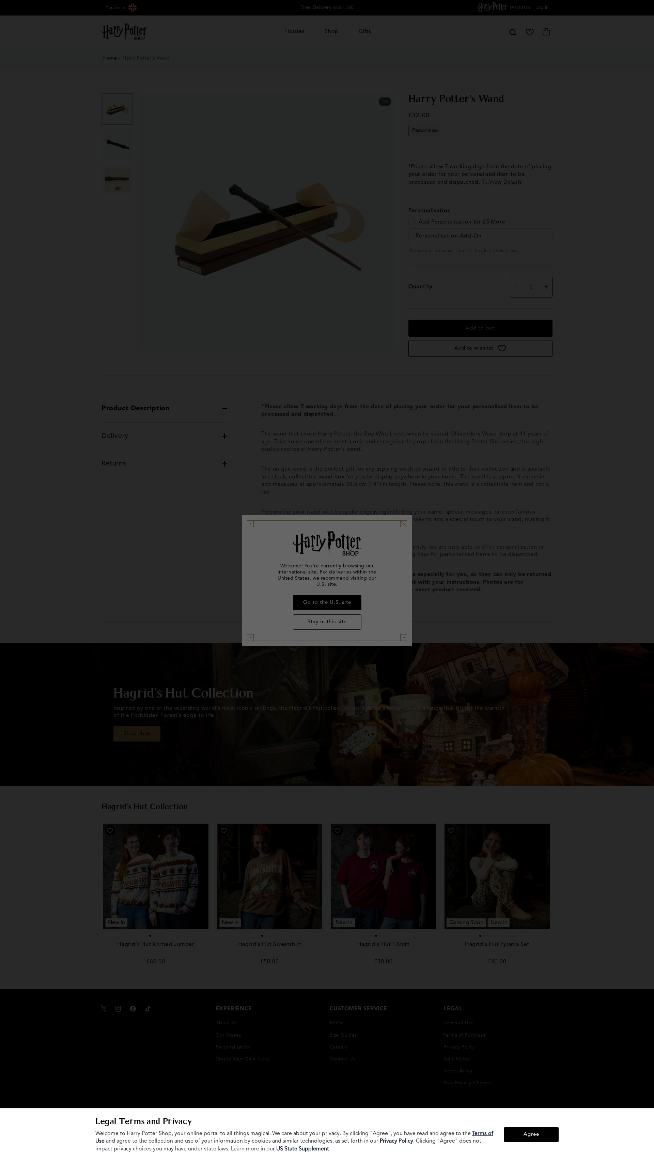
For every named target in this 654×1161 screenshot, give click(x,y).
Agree (531, 1134)
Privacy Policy (396, 1141)
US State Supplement (302, 1149)
